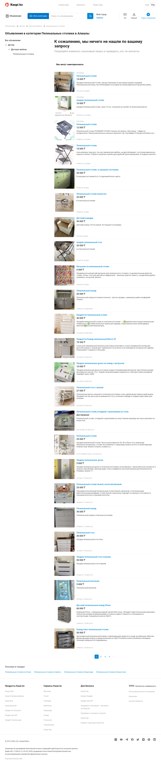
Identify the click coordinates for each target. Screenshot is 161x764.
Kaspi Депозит (11, 706)
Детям (11, 45)
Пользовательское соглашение (142, 692)
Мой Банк (48, 706)
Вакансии (133, 696)
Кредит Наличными (13, 720)
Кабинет (134, 18)
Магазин (47, 691)
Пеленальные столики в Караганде (78, 672)
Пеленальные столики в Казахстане (111, 672)
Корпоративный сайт (14, 759)
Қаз (147, 5)
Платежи (47, 701)
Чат (125, 18)
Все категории (40, 16)
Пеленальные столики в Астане (18, 672)
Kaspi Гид (47, 730)
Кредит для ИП (11, 715)
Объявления (15, 16)
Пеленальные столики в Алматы (47, 672)
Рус (153, 5)
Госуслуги (48, 720)
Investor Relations (136, 701)
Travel (46, 696)
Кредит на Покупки (13, 710)
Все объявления (13, 40)
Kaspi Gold (9, 691)
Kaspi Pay (85, 691)
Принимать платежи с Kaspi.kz (93, 713)
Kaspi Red (9, 701)
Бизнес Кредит (87, 696)
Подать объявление (148, 18)
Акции (46, 715)
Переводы (48, 710)
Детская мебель (19, 49)
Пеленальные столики (23, 54)
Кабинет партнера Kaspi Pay (92, 723)
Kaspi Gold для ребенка (14, 696)
